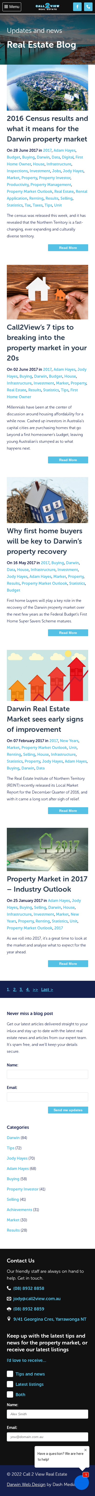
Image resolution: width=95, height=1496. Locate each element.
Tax (28, 205)
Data (56, 157)
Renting (36, 198)
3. (21, 989)
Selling (66, 198)
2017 (47, 150)
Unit (58, 205)
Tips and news (30, 1374)
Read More (68, 248)
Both (20, 1394)
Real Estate (64, 191)
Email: (12, 1087)
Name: (12, 1065)
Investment (40, 171)
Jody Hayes (73, 171)
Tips (48, 205)
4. (28, 989)
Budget (13, 157)
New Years (69, 740)
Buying (28, 157)
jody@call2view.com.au (37, 1298)
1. (8, 989)
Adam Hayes (65, 150)
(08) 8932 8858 (28, 1288)
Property (29, 177)
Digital (68, 157)
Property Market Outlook (29, 191)
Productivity (17, 184)
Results (52, 198)
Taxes (38, 205)
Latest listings (30, 1384)
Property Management (50, 184)
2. (15, 989)
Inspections (17, 171)
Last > (47, 989)
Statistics (15, 205)
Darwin (43, 157)
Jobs (56, 171)
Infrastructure (59, 164)
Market (13, 177)
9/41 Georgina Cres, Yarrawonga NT (49, 1319)
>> (35, 989)
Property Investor (54, 177)
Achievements (19, 1209)
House (39, 164)
